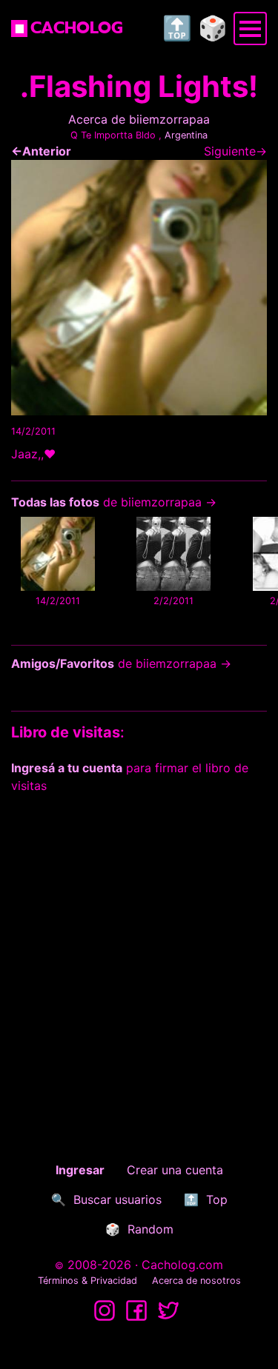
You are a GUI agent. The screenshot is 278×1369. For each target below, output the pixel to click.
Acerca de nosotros (196, 1280)
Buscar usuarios (117, 1199)
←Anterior (41, 151)
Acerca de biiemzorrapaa (139, 119)
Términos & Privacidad (87, 1280)
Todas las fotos (55, 502)
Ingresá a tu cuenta (66, 767)
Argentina (186, 135)
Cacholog (76, 28)
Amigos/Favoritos (62, 663)
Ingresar (80, 1169)
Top (217, 1199)
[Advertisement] (139, 951)
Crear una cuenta (175, 1169)
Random (150, 1229)
